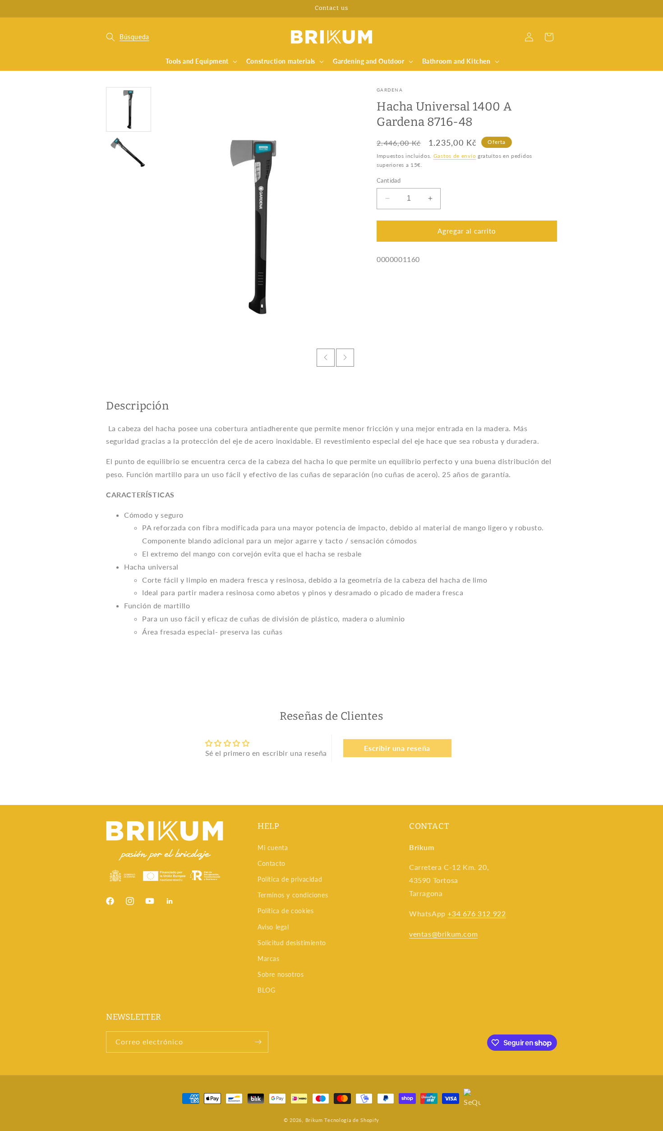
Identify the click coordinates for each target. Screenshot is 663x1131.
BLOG (266, 990)
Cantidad (389, 180)
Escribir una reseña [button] (397, 748)
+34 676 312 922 (476, 913)
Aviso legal (273, 927)
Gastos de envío (454, 155)
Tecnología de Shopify (351, 1120)
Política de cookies (285, 911)
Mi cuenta (273, 847)
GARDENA (390, 89)
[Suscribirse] (258, 1042)
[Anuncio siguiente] (554, 8)
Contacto (271, 863)
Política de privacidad (290, 879)
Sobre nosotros (281, 974)
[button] (127, 37)
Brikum (314, 1120)
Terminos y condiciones (293, 895)
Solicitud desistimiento (292, 943)
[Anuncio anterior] (109, 8)
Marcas (269, 958)
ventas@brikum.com (443, 933)
